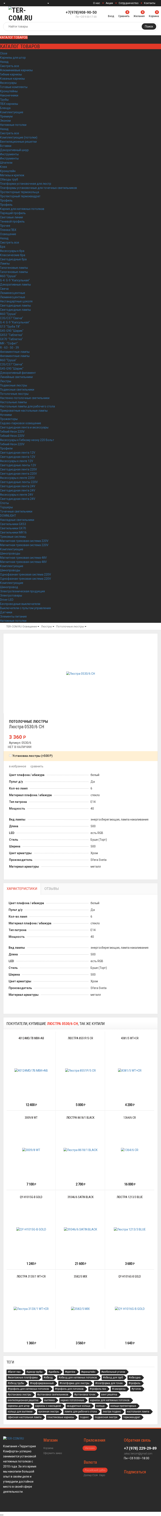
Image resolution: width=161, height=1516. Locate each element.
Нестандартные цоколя (16, 301)
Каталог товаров (14, 37)
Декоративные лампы (15, 284)
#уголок (136, 1388)
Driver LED (6, 599)
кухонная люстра (48, 1411)
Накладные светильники (17, 520)
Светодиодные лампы (15, 305)
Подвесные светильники (17, 389)
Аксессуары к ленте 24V (16, 494)
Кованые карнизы (12, 78)
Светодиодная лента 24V (17, 486)
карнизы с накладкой (48, 1405)
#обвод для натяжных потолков (77, 1377)
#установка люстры (19, 1394)
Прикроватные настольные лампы (24, 410)
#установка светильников (52, 1394)
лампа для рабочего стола (81, 1411)
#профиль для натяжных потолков (28, 1388)
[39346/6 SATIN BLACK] (80, 1229)
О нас (96, 3)
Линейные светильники (16, 377)
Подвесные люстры (13, 385)
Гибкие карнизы (11, 74)
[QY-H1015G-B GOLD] (31, 1229)
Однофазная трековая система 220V (25, 574)
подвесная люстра (106, 1417)
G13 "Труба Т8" (10, 326)
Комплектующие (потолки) (18, 137)
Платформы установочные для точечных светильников (38, 188)
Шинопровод (9, 587)
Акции (109, 3)
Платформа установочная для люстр (25, 183)
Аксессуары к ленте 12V (16, 461)
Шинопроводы (10, 553)
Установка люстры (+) (32, 755)
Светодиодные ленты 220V (19, 482)
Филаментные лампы (15, 351)
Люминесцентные (12, 293)
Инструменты (9, 154)
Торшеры (6, 507)
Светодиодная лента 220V (18, 469)
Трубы (4, 99)
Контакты (149, 3)
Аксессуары (8, 82)
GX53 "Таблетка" (11, 335)
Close (3, 53)
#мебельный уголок (113, 1371)
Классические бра (12, 255)
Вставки (5, 146)
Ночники (6, 414)
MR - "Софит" (9, 343)
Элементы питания (13, 616)
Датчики (6, 612)
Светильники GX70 (13, 528)
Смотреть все (9, 66)
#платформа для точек (109, 1383)
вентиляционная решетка (23, 1400)
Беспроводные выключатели (20, 604)
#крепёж (70, 1371)
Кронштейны (9, 91)
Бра (2, 246)
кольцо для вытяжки (20, 1411)
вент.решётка (109, 1394)
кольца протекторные (123, 1405)
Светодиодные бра (13, 259)
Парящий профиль (13, 213)
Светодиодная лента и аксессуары (24, 427)
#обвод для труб (113, 1377)
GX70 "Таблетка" (11, 339)
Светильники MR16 (13, 532)
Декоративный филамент (18, 372)
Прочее (5, 225)
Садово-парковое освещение (20, 423)
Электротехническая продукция (22, 591)
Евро (102, 1475)
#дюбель (53, 1371)
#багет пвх (14, 1371)
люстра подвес (112, 1411)
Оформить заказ (52, 1453)
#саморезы (119, 1388)
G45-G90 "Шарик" (11, 330)
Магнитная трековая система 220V (24, 541)
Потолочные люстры (14, 393)
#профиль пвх (98, 1388)
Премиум (6, 116)
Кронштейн (8, 171)
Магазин (90, 1448)
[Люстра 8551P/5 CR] (80, 1070)
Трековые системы (13, 536)
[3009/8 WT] (31, 1150)
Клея (3, 167)
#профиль (134, 1383)
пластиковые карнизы (60, 1417)
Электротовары (11, 595)
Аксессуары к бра (12, 251)
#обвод (48, 1377)
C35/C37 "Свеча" (11, 318)
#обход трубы (16, 1383)
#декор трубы (34, 1371)
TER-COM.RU (14, 626)
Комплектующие (11, 112)
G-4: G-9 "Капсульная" (15, 280)
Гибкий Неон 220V (12, 431)
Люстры (5, 381)
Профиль (6, 200)
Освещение (8, 234)
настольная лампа (138, 1411)
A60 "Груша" (8, 276)
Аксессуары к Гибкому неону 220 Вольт (27, 440)
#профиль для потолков (69, 1388)
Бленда (5, 108)
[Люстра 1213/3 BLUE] (130, 1229)
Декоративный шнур (14, 150)
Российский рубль (95, 1470)
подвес (84, 1417)
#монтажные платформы (23, 1377)
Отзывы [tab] (51, 889)
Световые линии (11, 217)
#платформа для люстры (74, 1383)
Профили (6, 448)
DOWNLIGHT (8, 515)
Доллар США (91, 1475)
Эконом (5, 120)
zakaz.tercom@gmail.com (138, 1453)
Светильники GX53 (13, 524)
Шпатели (6, 162)
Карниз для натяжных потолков (22, 209)
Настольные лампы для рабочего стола (27, 406)
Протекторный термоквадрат (20, 196)
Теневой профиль (12, 221)
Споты (4, 503)
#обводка (134, 1377)
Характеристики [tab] (22, 889)
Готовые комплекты (13, 87)
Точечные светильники (16, 511)
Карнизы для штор (13, 57)
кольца (100, 1405)
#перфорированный (42, 1383)
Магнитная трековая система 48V (23, 557)
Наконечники (9, 95)
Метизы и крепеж (12, 175)
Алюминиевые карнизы (16, 70)
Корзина (48, 1448)
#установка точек (84, 1394)
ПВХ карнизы (9, 103)
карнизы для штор (18, 1405)
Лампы (5, 263)
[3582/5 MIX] (80, 1309)
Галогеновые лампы (14, 267)
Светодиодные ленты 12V (18, 465)
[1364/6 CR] (129, 1150)
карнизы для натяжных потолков (110, 1400)
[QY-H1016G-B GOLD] (130, 1309)
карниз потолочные (72, 1400)
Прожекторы (9, 419)
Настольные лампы (13, 402)
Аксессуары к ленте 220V (17, 477)
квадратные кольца (78, 1405)
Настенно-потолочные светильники (24, 398)
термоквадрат (131, 1417)
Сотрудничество (128, 3)
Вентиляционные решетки (18, 141)
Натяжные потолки (13, 124)
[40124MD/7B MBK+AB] (31, 1070)
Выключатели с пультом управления (25, 608)
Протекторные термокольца (19, 192)
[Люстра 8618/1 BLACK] (80, 1150)
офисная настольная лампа (25, 1417)
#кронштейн (88, 1371)
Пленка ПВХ (8, 230)
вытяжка (49, 1400)
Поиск (149, 26)
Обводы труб (9, 179)
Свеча (4, 288)
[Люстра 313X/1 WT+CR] (31, 1309)
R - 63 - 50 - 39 (9, 347)
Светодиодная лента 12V (17, 452)
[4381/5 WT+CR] (130, 1070)
